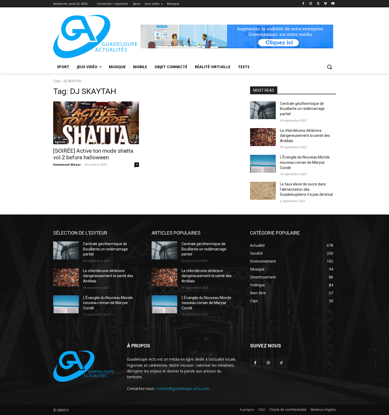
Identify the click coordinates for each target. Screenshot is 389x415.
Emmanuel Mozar (67, 164)
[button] (329, 66)
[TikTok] (281, 363)
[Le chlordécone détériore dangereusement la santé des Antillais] (263, 137)
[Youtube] (333, 4)
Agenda (60, 142)
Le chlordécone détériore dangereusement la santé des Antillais (305, 135)
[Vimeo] (325, 4)
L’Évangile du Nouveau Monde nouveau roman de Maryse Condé (305, 162)
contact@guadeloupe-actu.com (183, 388)
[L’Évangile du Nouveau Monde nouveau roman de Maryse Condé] (263, 164)
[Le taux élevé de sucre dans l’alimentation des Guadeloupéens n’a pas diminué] (263, 191)
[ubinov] (237, 36)
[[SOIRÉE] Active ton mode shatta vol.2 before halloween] (96, 122)
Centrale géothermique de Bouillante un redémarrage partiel (302, 108)
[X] (318, 4)
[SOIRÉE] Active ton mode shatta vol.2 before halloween (93, 154)
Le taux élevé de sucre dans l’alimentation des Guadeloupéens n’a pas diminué (306, 189)
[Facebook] (303, 4)
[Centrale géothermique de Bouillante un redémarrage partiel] (263, 110)
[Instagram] (311, 4)
